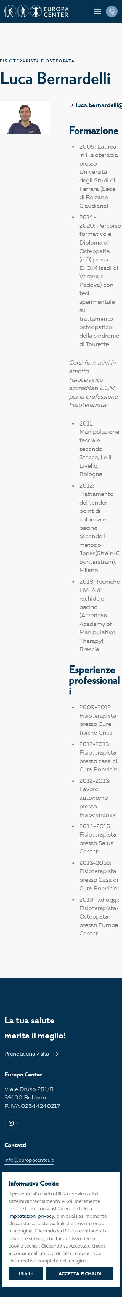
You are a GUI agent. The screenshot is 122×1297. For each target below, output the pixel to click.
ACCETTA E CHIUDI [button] (80, 1274)
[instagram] (11, 1123)
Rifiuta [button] (26, 1274)
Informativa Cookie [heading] (34, 1183)
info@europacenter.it (29, 1160)
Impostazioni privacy (31, 1216)
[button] (97, 11)
